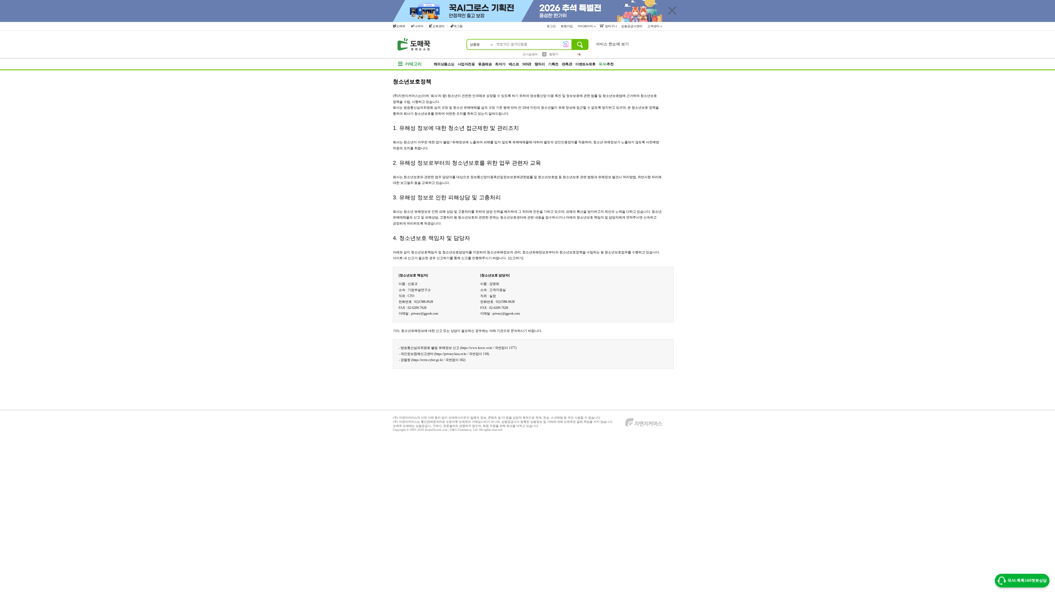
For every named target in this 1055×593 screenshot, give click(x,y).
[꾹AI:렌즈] (565, 44)
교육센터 (438, 26)
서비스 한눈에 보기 (612, 44)
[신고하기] (515, 258)
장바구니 (610, 26)
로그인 (552, 26)
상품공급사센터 (632, 26)
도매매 (400, 26)
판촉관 (567, 64)
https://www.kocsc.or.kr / (477, 348)
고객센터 (653, 26)
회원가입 (567, 26)
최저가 (500, 64)
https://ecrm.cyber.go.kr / (428, 360)
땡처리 (540, 64)
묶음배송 (485, 64)
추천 (606, 64)
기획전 (553, 64)
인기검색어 (530, 54)
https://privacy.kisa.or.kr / (451, 354)
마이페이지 (586, 26)
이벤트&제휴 (585, 64)
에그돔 (458, 26)
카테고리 (413, 64)
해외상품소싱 (444, 64)
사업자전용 (466, 64)
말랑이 (553, 54)
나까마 (418, 26)
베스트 (514, 64)
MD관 (526, 64)
